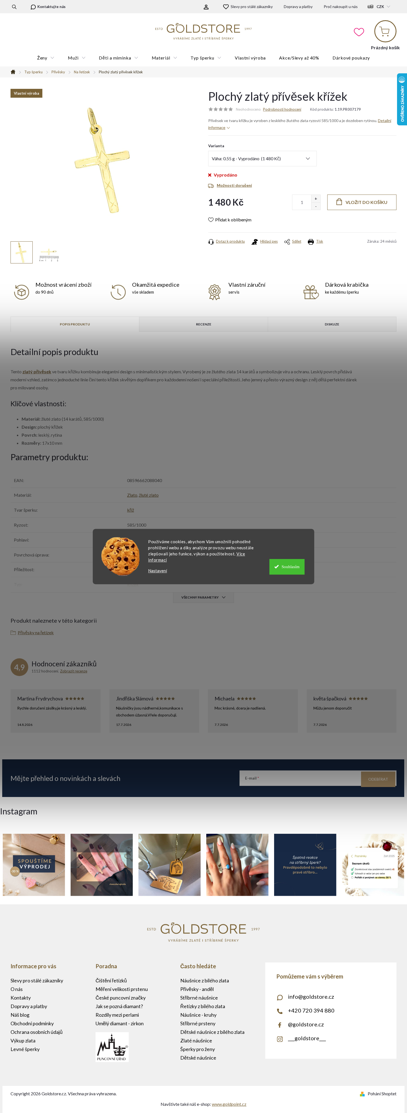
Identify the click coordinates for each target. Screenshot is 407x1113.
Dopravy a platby (298, 6)
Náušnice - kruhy (198, 1015)
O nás (17, 989)
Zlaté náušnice (196, 1040)
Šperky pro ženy (197, 1049)
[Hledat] (14, 6)
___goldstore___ (307, 1038)
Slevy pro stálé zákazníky (252, 6)
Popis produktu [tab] (75, 324)
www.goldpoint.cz (229, 1104)
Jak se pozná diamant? (119, 1006)
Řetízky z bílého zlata (202, 1006)
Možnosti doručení (234, 185)
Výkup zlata (23, 1040)
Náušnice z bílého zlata (204, 980)
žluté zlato (149, 495)
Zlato (132, 495)
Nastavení (157, 571)
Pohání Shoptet (382, 1093)
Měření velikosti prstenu (122, 989)
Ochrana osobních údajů (37, 1032)
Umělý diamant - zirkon (120, 1023)
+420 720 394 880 (311, 1010)
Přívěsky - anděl (197, 989)
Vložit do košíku (366, 202)
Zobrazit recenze (73, 671)
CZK (380, 6)
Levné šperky (25, 1049)
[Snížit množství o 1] (315, 206)
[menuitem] (45, 57)
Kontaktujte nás (51, 6)
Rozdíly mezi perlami (117, 1015)
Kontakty (21, 998)
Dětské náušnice (198, 1058)
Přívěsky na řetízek (36, 632)
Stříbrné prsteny (197, 1023)
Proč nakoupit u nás (341, 6)
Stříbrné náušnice (199, 998)
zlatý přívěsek (36, 371)
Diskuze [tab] (332, 324)
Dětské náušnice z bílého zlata (212, 1032)
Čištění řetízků (111, 980)
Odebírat (378, 779)
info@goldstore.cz (311, 996)
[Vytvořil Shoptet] (363, 1093)
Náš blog (20, 1015)
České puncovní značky (121, 998)
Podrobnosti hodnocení (282, 109)
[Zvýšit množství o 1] (315, 198)
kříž (130, 510)
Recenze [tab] (203, 324)
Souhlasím (291, 567)
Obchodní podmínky (32, 1023)
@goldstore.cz (306, 1024)
